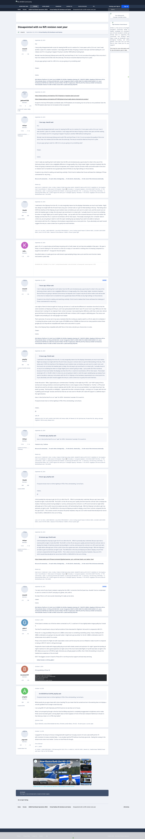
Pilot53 (25, 210)
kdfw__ (25, 251)
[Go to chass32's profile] (19, 32)
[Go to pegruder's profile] (24, 733)
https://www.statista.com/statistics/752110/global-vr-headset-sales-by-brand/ (57, 96)
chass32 (22, 32)
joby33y (24, 359)
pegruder (24, 740)
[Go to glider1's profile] (24, 622)
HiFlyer (24, 125)
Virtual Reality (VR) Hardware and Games (50, 32)
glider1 (25, 628)
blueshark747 (24, 675)
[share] (77, 760)
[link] (35, 761)
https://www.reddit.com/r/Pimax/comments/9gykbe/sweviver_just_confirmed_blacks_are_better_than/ (64, 559)
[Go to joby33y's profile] (24, 353)
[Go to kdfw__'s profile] (24, 245)
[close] (73, 833)
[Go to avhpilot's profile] (24, 691)
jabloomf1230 (25, 100)
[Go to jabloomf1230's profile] (24, 94)
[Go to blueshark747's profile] (24, 669)
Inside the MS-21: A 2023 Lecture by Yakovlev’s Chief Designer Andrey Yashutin (56, 761)
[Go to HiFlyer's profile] (24, 119)
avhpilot (24, 697)
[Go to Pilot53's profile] (24, 204)
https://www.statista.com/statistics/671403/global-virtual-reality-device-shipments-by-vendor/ (62, 99)
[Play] (85, 773)
